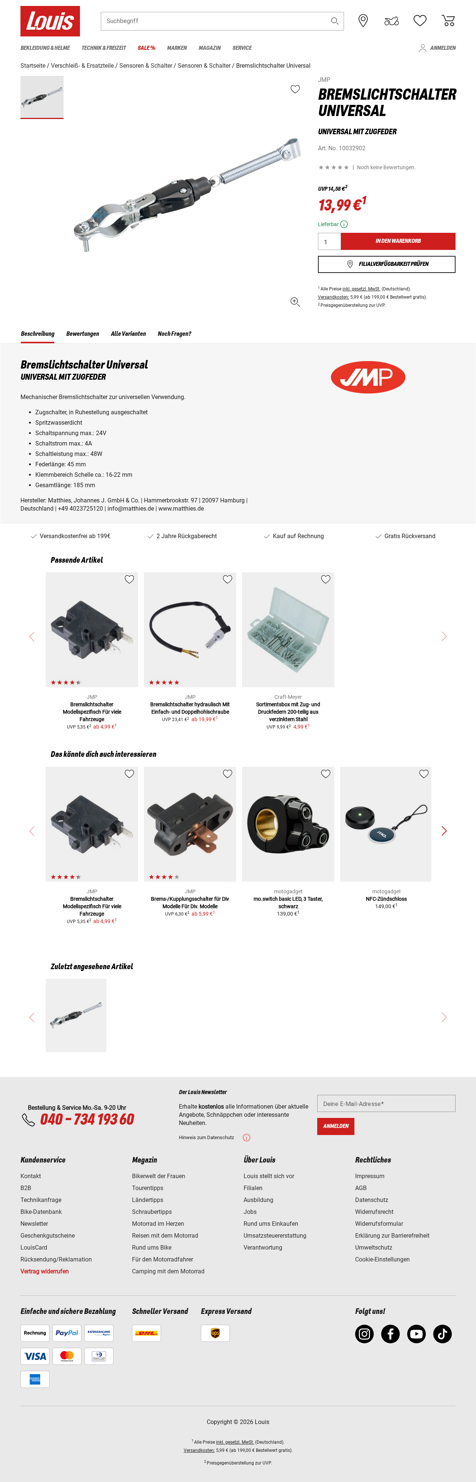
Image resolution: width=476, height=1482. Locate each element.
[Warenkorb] (448, 20)
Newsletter (34, 1223)
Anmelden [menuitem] (443, 48)
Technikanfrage (40, 1199)
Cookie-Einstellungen (382, 1259)
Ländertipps (147, 1199)
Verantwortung (263, 1247)
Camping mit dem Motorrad (168, 1271)
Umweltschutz (373, 1247)
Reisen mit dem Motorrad (165, 1235)
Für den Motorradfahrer (162, 1259)
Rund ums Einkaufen (271, 1223)
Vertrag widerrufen (44, 1271)
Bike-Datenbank (41, 1211)
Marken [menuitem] (177, 48)
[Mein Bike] (391, 20)
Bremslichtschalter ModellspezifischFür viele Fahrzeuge (92, 711)
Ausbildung (258, 1199)
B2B (25, 1188)
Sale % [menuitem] (146, 48)
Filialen (253, 1188)
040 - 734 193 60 (87, 1120)
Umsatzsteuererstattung (275, 1235)
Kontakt (30, 1176)
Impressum (370, 1176)
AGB (361, 1188)
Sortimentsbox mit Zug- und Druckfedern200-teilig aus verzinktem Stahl (288, 711)
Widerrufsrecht (374, 1211)
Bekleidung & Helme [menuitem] (45, 48)
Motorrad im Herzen (158, 1223)
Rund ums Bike (151, 1247)
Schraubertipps (152, 1211)
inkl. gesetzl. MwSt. (361, 289)
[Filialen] (363, 20)
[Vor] (444, 831)
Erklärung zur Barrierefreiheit (392, 1235)
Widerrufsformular (379, 1223)
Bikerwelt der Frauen (158, 1176)
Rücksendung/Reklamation (56, 1259)
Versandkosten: (333, 297)
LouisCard (33, 1247)
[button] (335, 21)
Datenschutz (371, 1199)
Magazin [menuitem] (210, 48)
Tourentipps (147, 1188)
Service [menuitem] (241, 48)
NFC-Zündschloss (386, 899)
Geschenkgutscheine (47, 1235)
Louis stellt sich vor (269, 1176)
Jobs (250, 1211)
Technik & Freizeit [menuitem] (103, 48)
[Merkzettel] (419, 20)
